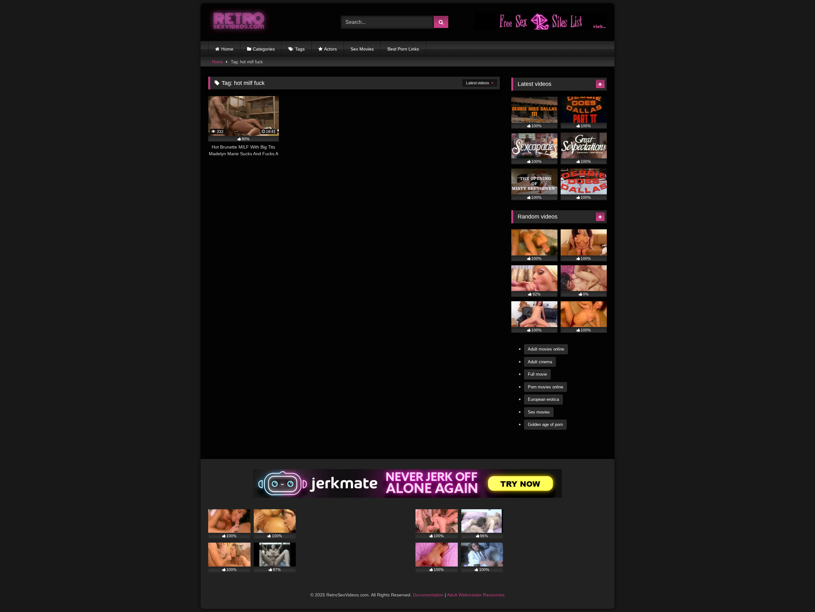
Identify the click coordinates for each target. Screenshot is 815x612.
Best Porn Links (403, 49)
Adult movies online (546, 349)
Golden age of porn (545, 424)
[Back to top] (795, 593)
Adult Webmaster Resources (476, 594)
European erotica (543, 399)
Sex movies (539, 412)
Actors (330, 49)
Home (227, 49)
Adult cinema (540, 361)
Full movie (537, 374)
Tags (300, 49)
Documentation (428, 594)
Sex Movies (362, 49)
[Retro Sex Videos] (238, 22)
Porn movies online (545, 387)
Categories (264, 49)
